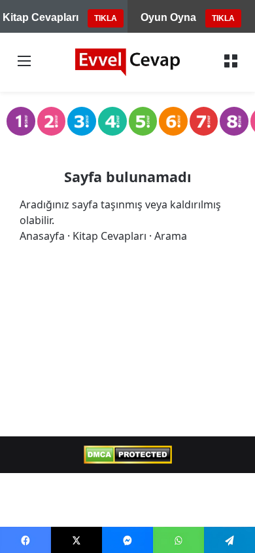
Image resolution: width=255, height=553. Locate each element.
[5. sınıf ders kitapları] (143, 121)
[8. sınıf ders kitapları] (234, 121)
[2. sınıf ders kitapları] (51, 121)
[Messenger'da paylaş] (127, 540)
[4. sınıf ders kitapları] (112, 121)
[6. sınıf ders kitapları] (173, 121)
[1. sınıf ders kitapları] (21, 121)
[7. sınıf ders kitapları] (204, 121)
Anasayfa (42, 236)
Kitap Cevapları (109, 236)
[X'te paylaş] (76, 540)
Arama (170, 236)
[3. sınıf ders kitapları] (81, 121)
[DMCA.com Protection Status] (128, 455)
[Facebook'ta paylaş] (25, 540)
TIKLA (105, 18)
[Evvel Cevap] (127, 62)
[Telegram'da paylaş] (229, 540)
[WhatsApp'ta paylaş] (178, 540)
